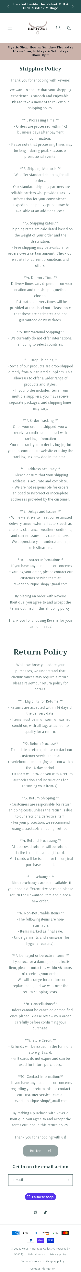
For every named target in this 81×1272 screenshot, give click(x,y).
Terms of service (31, 1261)
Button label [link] (40, 1150)
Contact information (42, 1268)
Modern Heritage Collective (38, 1248)
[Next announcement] (73, 6)
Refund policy (36, 1254)
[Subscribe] (67, 1180)
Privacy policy (58, 1254)
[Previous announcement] (8, 6)
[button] (10, 27)
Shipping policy (55, 1261)
